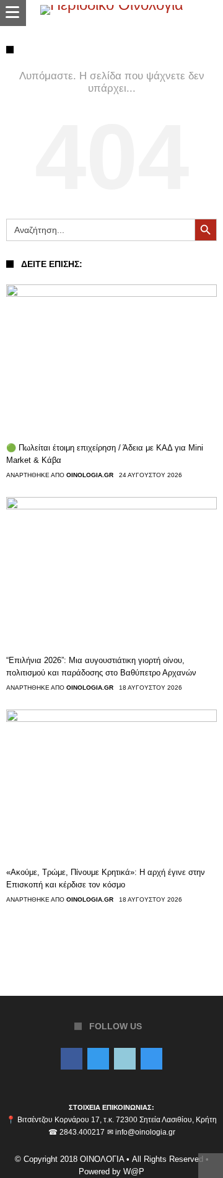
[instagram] (151, 1059)
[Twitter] (98, 1059)
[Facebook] (71, 1059)
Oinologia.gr (89, 475)
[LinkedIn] (125, 1059)
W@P (133, 1171)
